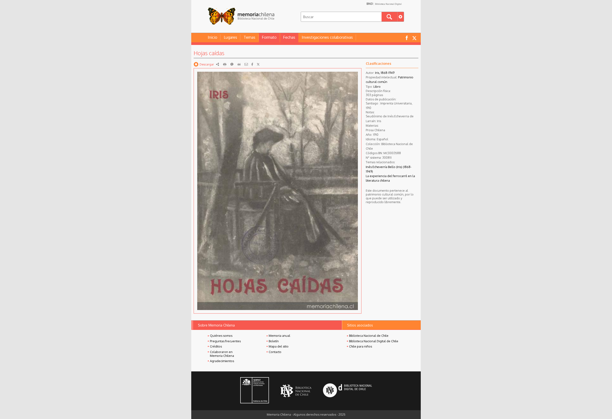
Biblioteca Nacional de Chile (368, 335)
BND (384, 3)
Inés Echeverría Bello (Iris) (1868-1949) (388, 169)
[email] (246, 64)
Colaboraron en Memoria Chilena (222, 354)
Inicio (212, 37)
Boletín (274, 341)
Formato (269, 37)
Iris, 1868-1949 (384, 73)
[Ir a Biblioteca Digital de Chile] (347, 391)
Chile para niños (360, 346)
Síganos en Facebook (406, 37)
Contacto (275, 352)
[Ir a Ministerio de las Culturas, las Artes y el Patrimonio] (255, 390)
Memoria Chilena (241, 16)
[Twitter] (258, 64)
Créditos (216, 346)
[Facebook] (252, 64)
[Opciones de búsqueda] (400, 17)
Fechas (289, 37)
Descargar (207, 64)
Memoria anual (279, 335)
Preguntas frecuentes (225, 341)
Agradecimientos (222, 361)
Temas (249, 37)
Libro (377, 86)
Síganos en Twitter (414, 37)
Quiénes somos (221, 335)
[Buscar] (389, 17)
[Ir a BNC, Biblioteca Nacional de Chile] (296, 391)
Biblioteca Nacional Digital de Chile (373, 341)
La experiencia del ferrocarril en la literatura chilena (390, 178)
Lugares (230, 37)
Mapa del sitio (279, 346)
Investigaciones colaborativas (327, 37)
